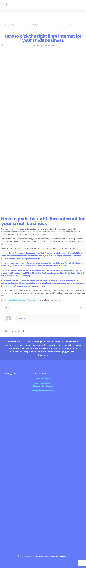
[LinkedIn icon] (44, 560)
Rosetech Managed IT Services (22, 300)
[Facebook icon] (39, 560)
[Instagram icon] (46, 560)
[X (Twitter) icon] (42, 560)
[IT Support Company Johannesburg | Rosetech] (6, 4)
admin (20, 25)
